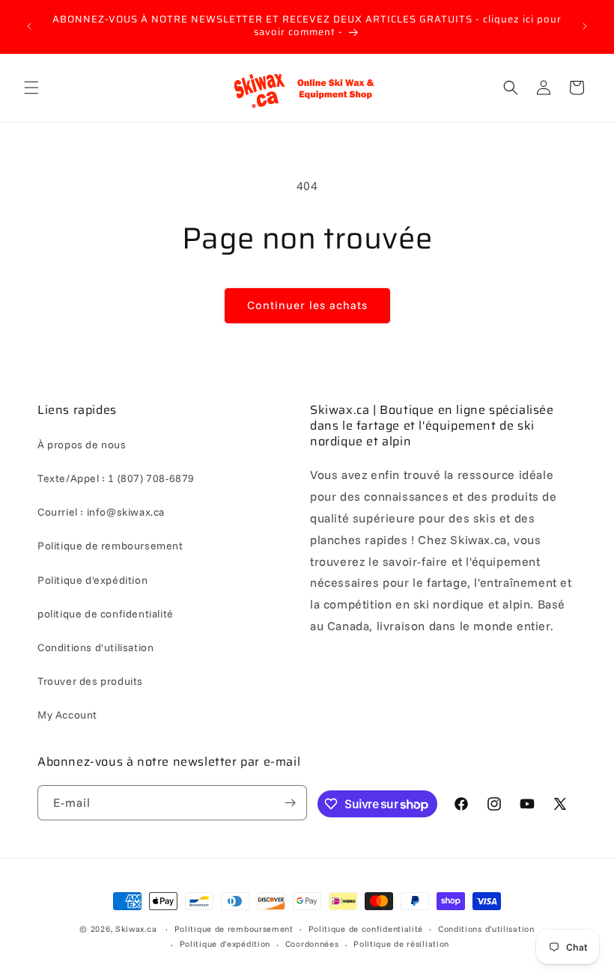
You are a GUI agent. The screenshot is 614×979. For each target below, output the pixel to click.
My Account (67, 715)
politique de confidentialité (105, 613)
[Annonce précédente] (29, 26)
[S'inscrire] (289, 802)
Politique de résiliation (401, 944)
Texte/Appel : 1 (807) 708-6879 (116, 478)
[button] (31, 87)
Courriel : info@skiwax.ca (101, 512)
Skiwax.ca (135, 929)
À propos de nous (82, 444)
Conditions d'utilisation (95, 647)
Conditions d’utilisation (486, 929)
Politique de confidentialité (366, 929)
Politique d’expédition (225, 944)
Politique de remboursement (110, 545)
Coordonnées (312, 944)
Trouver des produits (90, 681)
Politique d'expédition (92, 580)
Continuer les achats (307, 305)
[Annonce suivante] (584, 26)
